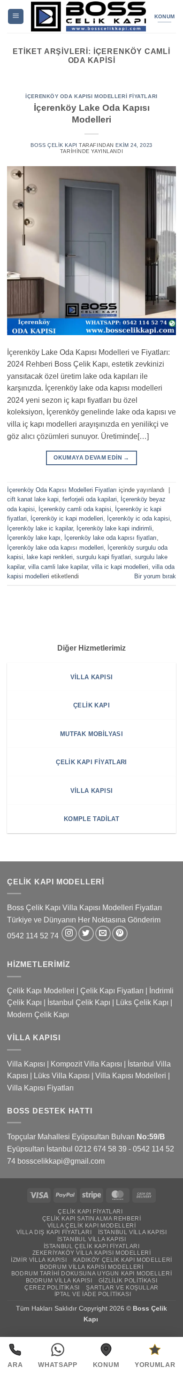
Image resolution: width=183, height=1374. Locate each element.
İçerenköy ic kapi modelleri (66, 518)
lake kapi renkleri (50, 556)
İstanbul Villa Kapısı (132, 1232)
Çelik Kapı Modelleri (41, 991)
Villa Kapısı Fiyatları (40, 1088)
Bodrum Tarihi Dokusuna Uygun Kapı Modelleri (91, 1273)
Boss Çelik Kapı (53, 145)
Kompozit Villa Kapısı (86, 1064)
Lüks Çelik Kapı (142, 1002)
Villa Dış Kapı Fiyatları (54, 1232)
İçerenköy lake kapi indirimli (114, 528)
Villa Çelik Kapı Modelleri (91, 1225)
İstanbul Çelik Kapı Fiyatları (92, 1246)
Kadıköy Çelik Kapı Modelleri (122, 1260)
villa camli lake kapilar (58, 566)
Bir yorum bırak (155, 576)
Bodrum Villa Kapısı (59, 1280)
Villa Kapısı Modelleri (130, 1076)
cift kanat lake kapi (33, 499)
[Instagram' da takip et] (69, 933)
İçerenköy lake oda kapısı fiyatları (110, 537)
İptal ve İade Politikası (92, 1294)
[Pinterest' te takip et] (120, 933)
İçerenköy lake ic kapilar (40, 528)
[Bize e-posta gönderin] (103, 933)
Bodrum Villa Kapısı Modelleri (92, 1267)
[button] (15, 16)
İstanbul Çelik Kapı (78, 1002)
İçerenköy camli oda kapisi (74, 509)
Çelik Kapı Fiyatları (112, 991)
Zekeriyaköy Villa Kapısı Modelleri (91, 1253)
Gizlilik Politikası (128, 1280)
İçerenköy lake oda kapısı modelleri (55, 547)
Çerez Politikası (52, 1287)
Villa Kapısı (26, 1064)
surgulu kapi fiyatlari (103, 556)
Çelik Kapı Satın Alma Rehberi (91, 1218)
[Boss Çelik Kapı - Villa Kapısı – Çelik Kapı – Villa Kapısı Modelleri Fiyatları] (88, 16)
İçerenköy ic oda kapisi (138, 518)
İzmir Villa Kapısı (39, 1260)
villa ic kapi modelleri (120, 566)
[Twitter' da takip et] (86, 933)
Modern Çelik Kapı (38, 1015)
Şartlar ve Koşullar (122, 1287)
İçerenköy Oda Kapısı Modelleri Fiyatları (91, 96)
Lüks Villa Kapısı (62, 1076)
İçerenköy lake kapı (34, 537)
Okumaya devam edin (91, 457)
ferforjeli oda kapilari (89, 499)
